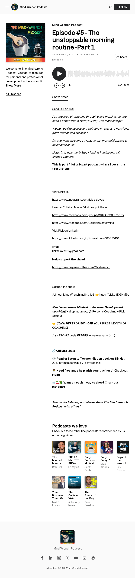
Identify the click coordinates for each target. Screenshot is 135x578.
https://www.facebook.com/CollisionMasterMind (83, 223)
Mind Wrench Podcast (33, 6)
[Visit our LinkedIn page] (50, 558)
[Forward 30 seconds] (62, 85)
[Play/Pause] (59, 74)
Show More (13, 85)
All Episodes (13, 94)
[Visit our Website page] (84, 558)
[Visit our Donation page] (93, 558)
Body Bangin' (105, 459)
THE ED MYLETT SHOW (73, 460)
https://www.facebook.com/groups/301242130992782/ (88, 215)
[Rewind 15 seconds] (56, 85)
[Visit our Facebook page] (42, 558)
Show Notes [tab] (60, 97)
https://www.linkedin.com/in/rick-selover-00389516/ (85, 238)
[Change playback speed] (70, 85)
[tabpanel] (90, 259)
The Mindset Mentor (57, 460)
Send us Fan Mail (63, 109)
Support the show (63, 287)
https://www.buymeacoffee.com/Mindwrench (81, 267)
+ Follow (122, 6)
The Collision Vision (73, 495)
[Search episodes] (110, 7)
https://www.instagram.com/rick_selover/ (78, 199)
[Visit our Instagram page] (59, 558)
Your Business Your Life (57, 495)
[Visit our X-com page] (67, 558)
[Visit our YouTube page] (76, 558)
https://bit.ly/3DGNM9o (114, 294)
